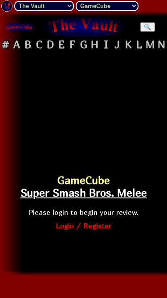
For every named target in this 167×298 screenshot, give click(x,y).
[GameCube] (19, 26)
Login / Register (83, 225)
